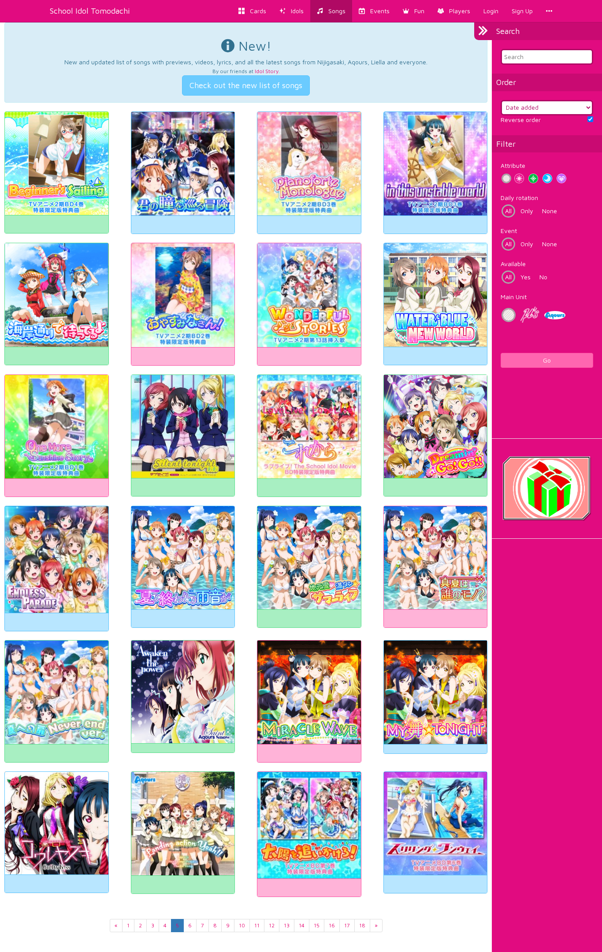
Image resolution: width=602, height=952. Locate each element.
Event (509, 230)
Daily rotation (519, 197)
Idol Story (267, 71)
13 (287, 925)
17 (347, 925)
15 (317, 925)
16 (332, 925)
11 (257, 925)
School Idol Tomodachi (90, 10)
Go (547, 360)
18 (362, 925)
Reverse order (521, 119)
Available (513, 263)
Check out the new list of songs (246, 85)
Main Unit (514, 296)
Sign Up (522, 11)
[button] (413, 11)
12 (272, 925)
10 (242, 925)
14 (302, 925)
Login (490, 11)
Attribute (513, 165)
